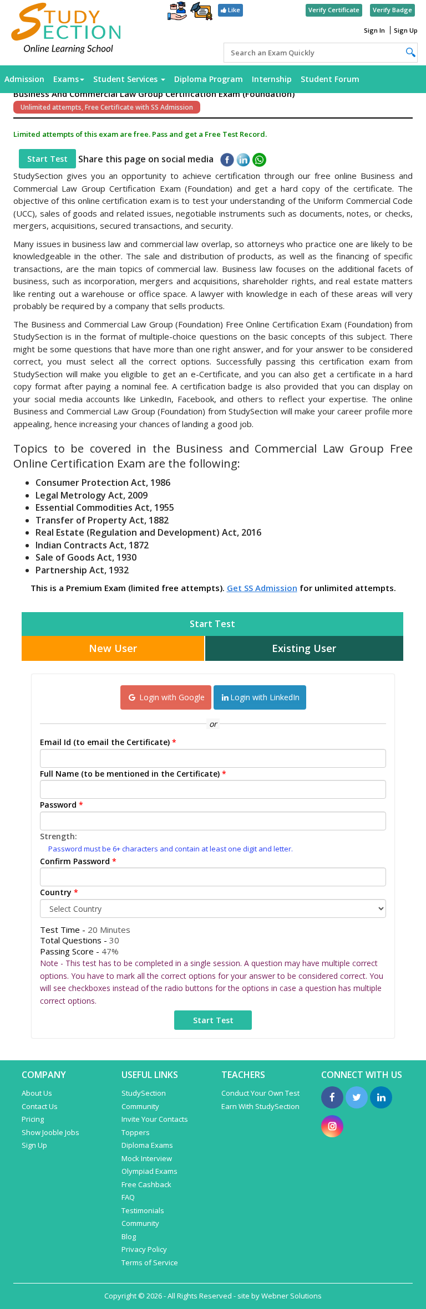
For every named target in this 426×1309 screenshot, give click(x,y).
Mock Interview (146, 1158)
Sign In (374, 30)
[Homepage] (66, 29)
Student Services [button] (126, 79)
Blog (128, 1236)
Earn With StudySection (260, 1106)
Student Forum (330, 79)
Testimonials (142, 1210)
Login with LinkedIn (265, 697)
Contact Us (40, 1106)
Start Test (47, 158)
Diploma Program (208, 79)
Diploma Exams (147, 1145)
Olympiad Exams (149, 1171)
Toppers (135, 1132)
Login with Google (171, 697)
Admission (24, 79)
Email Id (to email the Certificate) (108, 742)
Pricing (33, 1119)
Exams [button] (66, 79)
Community (140, 1223)
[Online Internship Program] (177, 12)
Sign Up (406, 30)
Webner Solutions (291, 1296)
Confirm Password (78, 861)
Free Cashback (146, 1184)
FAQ (128, 1197)
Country (59, 892)
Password (61, 804)
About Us (37, 1093)
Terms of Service (149, 1262)
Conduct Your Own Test (260, 1093)
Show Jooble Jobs (50, 1132)
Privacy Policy (144, 1249)
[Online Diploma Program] (201, 13)
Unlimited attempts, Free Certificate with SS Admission (107, 107)
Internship (272, 79)
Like (233, 10)
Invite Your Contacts (154, 1119)
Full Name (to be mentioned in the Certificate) (133, 773)
